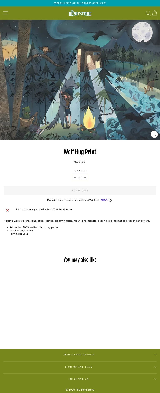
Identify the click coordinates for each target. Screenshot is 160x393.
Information (79, 379)
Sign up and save (79, 367)
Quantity (80, 170)
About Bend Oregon (79, 354)
